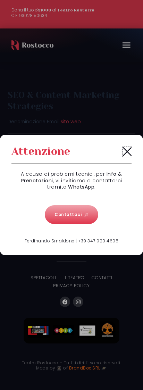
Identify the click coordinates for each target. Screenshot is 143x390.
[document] (71, 195)
